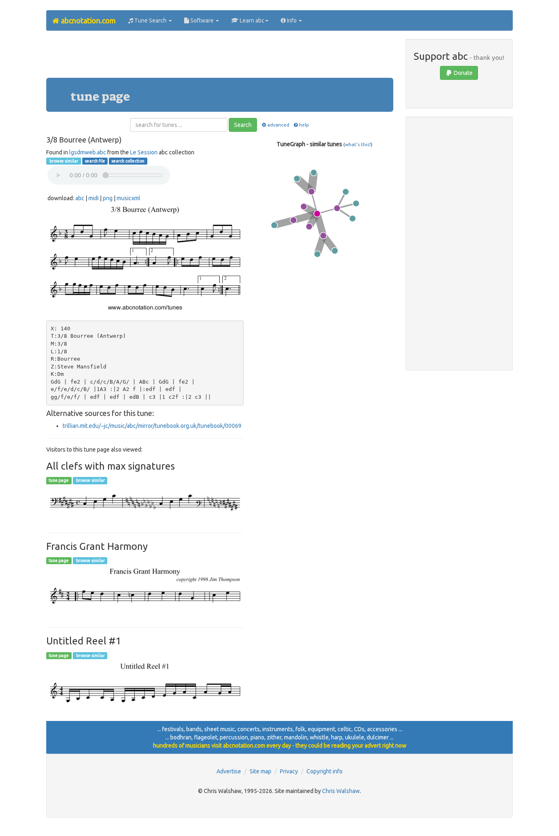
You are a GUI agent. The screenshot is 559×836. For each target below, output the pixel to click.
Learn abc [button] (251, 20)
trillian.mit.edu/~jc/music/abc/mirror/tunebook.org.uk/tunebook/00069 (152, 426)
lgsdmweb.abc (87, 152)
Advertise (228, 771)
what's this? (358, 144)
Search (243, 125)
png (108, 198)
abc (79, 198)
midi (93, 198)
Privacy (289, 771)
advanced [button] (278, 124)
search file (95, 160)
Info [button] (292, 20)
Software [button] (202, 20)
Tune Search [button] (150, 20)
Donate (463, 73)
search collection (127, 160)
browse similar (63, 160)
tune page (59, 480)
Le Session (144, 152)
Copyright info (325, 771)
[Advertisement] (220, 57)
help (304, 124)
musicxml (128, 198)
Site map (260, 771)
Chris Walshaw (341, 791)
